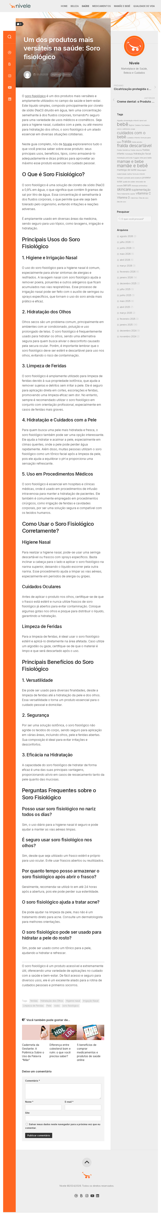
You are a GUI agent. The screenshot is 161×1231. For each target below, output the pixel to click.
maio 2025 (125, 301)
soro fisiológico (35, 96)
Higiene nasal (73, 1000)
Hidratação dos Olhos (52, 1000)
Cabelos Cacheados (142, 125)
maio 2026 (125, 253)
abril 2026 (125, 259)
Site (27, 1112)
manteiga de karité (126, 169)
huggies (136, 158)
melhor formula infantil (136, 174)
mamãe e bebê (132, 165)
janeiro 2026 (126, 277)
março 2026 (126, 265)
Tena (119, 194)
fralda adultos (137, 142)
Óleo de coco (143, 198)
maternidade (121, 174)
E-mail (69, 1101)
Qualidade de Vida (144, 6)
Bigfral (131, 125)
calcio (119, 129)
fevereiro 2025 (127, 318)
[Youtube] (9, 87)
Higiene (56, 74)
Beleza (75, 6)
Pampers (120, 178)
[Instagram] (9, 76)
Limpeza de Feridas (33, 1005)
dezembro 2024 (128, 330)
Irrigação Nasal (90, 1000)
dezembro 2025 (128, 283)
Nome (29, 1101)
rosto (57, 1005)
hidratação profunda (125, 158)
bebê (122, 124)
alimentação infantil (131, 121)
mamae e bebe (130, 161)
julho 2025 (125, 289)
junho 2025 (125, 295)
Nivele (67, 144)
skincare (124, 189)
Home (64, 6)
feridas (34, 1000)
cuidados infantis (133, 138)
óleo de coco (121, 202)
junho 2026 (125, 248)
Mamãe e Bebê (122, 6)
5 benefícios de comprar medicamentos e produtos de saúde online (88, 1052)
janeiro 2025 (126, 324)
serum (127, 185)
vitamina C (143, 193)
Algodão (120, 121)
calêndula (126, 129)
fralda (126, 141)
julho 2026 (125, 242)
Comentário (32, 1080)
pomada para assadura (133, 178)
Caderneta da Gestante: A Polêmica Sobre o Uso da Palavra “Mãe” (33, 1052)
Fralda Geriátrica (123, 150)
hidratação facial (142, 153)
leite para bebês (146, 158)
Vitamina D (123, 197)
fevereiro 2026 (128, 271)
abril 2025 (125, 307)
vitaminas (134, 198)
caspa (132, 129)
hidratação (129, 154)
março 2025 (126, 312)
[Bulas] (9, 64)
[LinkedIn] (9, 99)
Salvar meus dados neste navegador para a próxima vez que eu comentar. (62, 1126)
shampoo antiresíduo (139, 186)
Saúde (85, 6)
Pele (49, 1005)
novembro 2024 (128, 336)
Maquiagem (141, 170)
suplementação (141, 189)
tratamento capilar (128, 194)
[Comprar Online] (9, 52)
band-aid (143, 121)
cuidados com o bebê (131, 134)
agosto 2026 (126, 236)
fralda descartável (134, 145)
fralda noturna (136, 150)
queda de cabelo (129, 182)
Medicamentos (101, 6)
